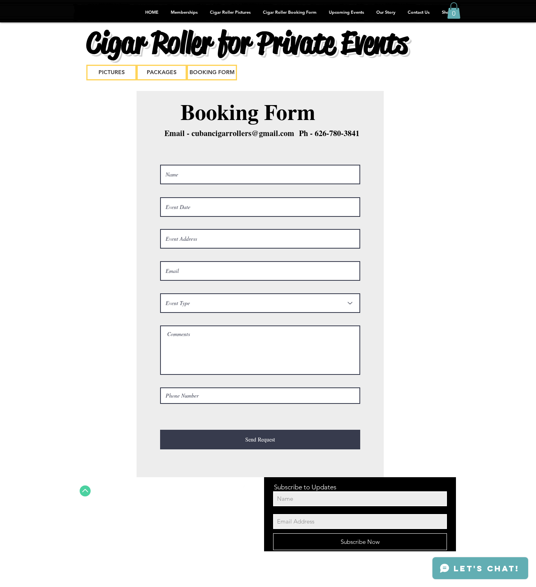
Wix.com (232, 574)
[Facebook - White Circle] (218, 490)
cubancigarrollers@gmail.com (242, 133)
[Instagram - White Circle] (247, 490)
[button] (454, 10)
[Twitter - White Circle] (233, 490)
